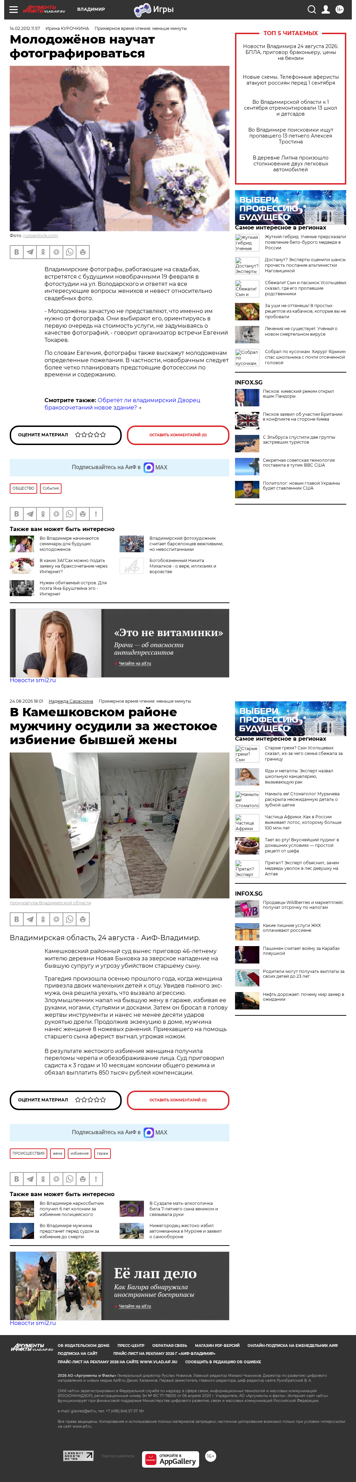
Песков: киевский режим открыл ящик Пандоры (298, 394)
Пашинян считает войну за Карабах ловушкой (301, 951)
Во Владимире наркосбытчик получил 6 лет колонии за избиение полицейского (72, 1209)
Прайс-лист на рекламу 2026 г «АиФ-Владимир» (164, 1353)
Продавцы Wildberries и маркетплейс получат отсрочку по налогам (303, 905)
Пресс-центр (131, 1345)
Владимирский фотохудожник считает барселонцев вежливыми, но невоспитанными (186, 544)
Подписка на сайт (77, 1353)
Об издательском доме (84, 1345)
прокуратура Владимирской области (50, 902)
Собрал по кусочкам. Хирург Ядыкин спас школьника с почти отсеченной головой (305, 357)
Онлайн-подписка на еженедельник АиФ (293, 1345)
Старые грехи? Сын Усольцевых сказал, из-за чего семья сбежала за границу (304, 753)
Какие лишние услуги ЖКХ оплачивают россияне (292, 928)
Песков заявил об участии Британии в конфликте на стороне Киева (302, 417)
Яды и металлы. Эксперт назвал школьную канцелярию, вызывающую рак (299, 776)
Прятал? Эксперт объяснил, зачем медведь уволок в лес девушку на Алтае (302, 868)
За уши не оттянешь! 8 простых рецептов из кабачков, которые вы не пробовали (305, 311)
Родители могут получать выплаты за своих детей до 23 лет (304, 974)
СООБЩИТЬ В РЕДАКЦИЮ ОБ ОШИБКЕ (223, 1362)
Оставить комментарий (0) (178, 435)
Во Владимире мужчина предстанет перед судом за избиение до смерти (69, 1231)
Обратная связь (169, 1345)
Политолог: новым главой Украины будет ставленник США (301, 486)
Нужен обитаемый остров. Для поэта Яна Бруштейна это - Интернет (73, 588)
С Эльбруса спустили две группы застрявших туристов (299, 440)
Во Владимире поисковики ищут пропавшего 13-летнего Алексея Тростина (290, 136)
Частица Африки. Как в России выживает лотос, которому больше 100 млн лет (303, 822)
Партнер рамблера (117, 1456)
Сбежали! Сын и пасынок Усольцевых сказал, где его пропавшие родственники (305, 288)
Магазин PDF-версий (217, 1345)
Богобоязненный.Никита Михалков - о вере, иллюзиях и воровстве (182, 566)
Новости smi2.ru (33, 680)
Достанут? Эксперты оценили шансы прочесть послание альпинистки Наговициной (305, 265)
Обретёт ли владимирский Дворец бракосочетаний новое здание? (122, 404)
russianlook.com (40, 235)
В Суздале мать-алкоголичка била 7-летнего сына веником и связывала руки (183, 1209)
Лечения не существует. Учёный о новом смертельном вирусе (301, 331)
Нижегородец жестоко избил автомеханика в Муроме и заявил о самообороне (185, 1231)
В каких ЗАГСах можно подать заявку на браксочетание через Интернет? (73, 566)
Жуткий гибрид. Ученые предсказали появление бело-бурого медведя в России (305, 242)
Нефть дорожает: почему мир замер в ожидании (303, 997)
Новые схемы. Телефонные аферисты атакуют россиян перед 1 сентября (291, 80)
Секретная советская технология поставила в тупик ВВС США (299, 463)
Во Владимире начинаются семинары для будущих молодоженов (69, 544)
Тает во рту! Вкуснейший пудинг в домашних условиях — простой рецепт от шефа (302, 845)
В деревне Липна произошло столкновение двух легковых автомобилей (291, 164)
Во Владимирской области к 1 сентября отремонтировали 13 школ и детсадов (290, 108)
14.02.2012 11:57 (25, 28)
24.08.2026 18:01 (26, 701)
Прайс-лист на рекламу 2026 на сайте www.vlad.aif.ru (117, 1362)
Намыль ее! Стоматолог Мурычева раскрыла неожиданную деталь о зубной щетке (302, 799)
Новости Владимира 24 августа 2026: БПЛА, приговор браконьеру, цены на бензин (290, 52)
